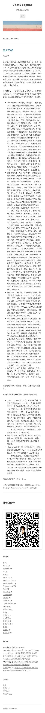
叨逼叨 (5, 615)
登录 (4, 685)
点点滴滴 (6, 624)
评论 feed (6, 691)
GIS (4, 571)
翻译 (4, 627)
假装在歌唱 (7, 609)
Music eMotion (8, 583)
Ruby (5, 589)
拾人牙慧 (6, 618)
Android (6, 568)
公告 (4, 612)
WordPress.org (8, 694)
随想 (31, 488)
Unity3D (6, 600)
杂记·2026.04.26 (18, 647)
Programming (8, 586)
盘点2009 (8, 50)
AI (3, 563)
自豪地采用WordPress (10, 709)
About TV (25, 488)
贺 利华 (5, 656)
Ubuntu (5, 598)
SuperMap (6, 592)
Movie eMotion (33, 485)
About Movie (15, 488)
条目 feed (6, 688)
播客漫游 (6, 621)
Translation (7, 595)
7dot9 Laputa (22, 5)
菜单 (22, 16)
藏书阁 (5, 630)
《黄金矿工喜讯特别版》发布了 (25, 653)
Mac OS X (6, 577)
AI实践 (5, 565)
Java (4, 574)
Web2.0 (5, 606)
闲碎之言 (6, 633)
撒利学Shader (9, 603)
